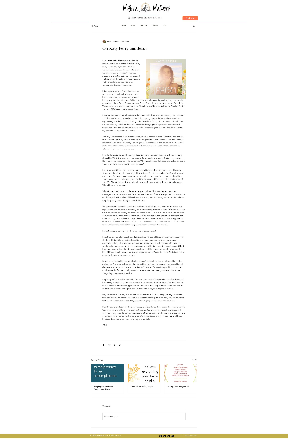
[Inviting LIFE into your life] (180, 373)
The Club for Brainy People (141, 386)
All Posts (94, 26)
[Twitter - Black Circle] (164, 436)
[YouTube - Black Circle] (168, 436)
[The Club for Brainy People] (144, 373)
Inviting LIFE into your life (178, 386)
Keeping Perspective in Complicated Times (103, 387)
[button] (194, 26)
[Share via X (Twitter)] (109, 345)
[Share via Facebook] (103, 345)
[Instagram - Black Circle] (172, 436)
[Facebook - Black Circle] (160, 436)
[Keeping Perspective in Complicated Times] (107, 373)
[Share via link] (120, 345)
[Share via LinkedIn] (114, 345)
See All (194, 360)
